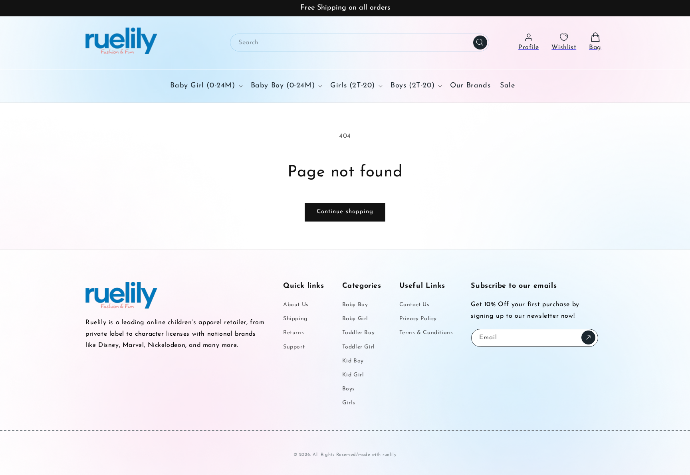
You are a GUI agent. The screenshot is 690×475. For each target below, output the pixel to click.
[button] (205, 85)
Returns (293, 333)
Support (294, 347)
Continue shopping (345, 212)
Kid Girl (353, 375)
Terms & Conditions (426, 333)
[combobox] (359, 42)
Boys (348, 389)
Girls (348, 403)
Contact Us (414, 305)
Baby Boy (355, 305)
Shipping (295, 319)
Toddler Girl (358, 347)
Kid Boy (353, 361)
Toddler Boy (358, 333)
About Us (296, 305)
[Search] (480, 42)
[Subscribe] (588, 337)
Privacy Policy (418, 319)
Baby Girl (355, 319)
